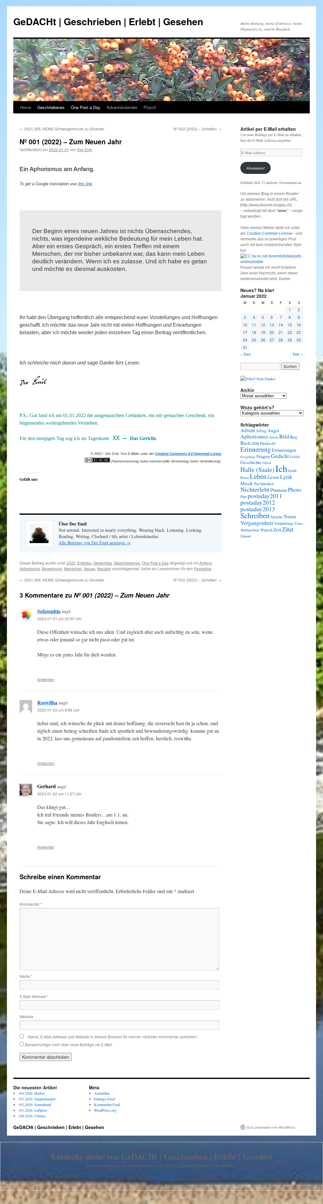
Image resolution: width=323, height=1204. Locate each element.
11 (254, 324)
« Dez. (245, 354)
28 (281, 339)
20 (272, 332)
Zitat (287, 529)
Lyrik (286, 476)
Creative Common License (269, 233)
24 (245, 339)
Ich (281, 468)
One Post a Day (85, 107)
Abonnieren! (255, 167)
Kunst (244, 477)
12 (263, 324)
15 (290, 324)
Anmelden (101, 1093)
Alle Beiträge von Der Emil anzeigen (95, 543)
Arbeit (273, 437)
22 (290, 332)
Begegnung (52, 568)
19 (263, 332)
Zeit (277, 529)
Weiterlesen (161, 1177)
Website (26, 1016)
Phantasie (278, 490)
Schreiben (255, 515)
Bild (284, 436)
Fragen (263, 456)
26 (263, 339)
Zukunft (245, 536)
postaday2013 (257, 509)
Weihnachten (249, 530)
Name (26, 976)
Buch (245, 443)
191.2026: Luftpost (32, 1110)
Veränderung (283, 523)
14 (281, 324)
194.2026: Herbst (31, 1093)
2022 (71, 562)
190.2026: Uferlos (32, 1115)
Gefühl (295, 456)
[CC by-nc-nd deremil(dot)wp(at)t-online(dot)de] (271, 262)
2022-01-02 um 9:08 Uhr (58, 710)
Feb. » (298, 354)
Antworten (46, 679)
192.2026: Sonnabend (34, 1104)
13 (272, 324)
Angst (273, 430)
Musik (246, 483)
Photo (294, 489)
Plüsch (150, 107)
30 (299, 339)
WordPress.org (105, 1110)
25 (254, 339)
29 (290, 339)
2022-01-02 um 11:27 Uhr (59, 793)
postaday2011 (265, 495)
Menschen (73, 568)
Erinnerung (255, 449)
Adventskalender (122, 107)
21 (281, 332)
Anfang (205, 562)
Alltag (261, 430)
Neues (89, 568)
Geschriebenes (51, 107)
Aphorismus (30, 568)
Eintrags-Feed (104, 1098)
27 (272, 339)
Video (298, 523)
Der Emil (84, 149)
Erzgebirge (247, 457)
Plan (243, 496)
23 (299, 332)
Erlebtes (84, 562)
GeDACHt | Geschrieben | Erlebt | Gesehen (108, 21)
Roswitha (47, 702)
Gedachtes (102, 562)
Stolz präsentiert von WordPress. (271, 1127)
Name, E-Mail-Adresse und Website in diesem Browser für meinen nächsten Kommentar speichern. (113, 1036)
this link (85, 183)
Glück (266, 462)
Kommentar (31, 904)
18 (254, 332)
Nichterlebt (254, 489)
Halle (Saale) (257, 469)
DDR (255, 443)
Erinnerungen (284, 450)
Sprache (277, 516)
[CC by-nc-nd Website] (97, 461)
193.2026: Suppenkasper (37, 1098)
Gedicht (280, 456)
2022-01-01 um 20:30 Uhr (59, 618)
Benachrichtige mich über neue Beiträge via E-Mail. (69, 1044)
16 (299, 324)
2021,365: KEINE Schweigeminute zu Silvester (62, 128)
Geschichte (250, 462)
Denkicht (268, 443)
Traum (290, 516)
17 (245, 332)
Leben (258, 476)
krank (292, 470)
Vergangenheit (256, 522)
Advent (247, 430)
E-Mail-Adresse (34, 996)
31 (245, 347)
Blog (293, 436)
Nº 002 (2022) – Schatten (197, 128)
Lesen (273, 477)
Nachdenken (264, 483)
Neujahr (104, 568)
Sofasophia (49, 611)
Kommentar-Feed (107, 1104)
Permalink (202, 568)
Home (25, 107)
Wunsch (266, 529)
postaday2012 (257, 502)
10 (245, 324)
